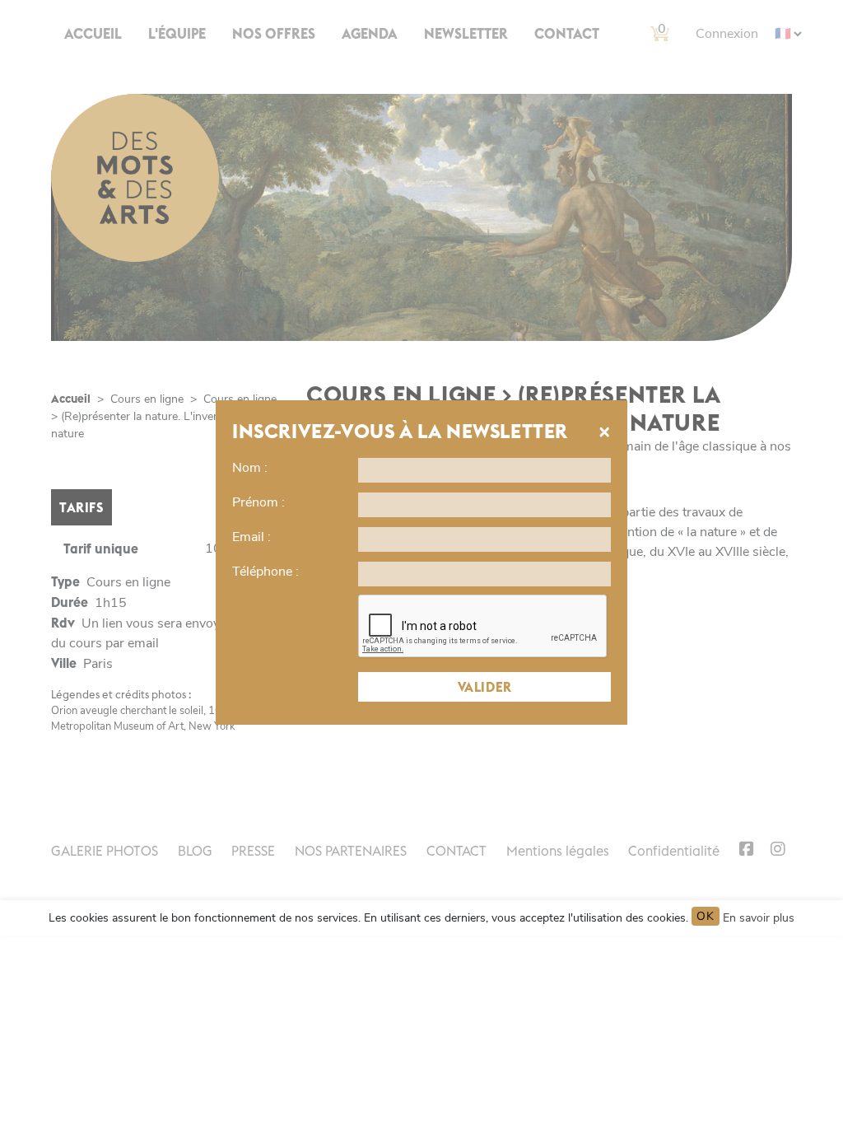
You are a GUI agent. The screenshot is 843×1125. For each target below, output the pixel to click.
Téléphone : (265, 571)
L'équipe (177, 34)
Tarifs (81, 507)
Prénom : (258, 502)
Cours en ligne (147, 399)
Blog (195, 851)
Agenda (370, 34)
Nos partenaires (351, 851)
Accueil (93, 34)
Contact (566, 34)
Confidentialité (674, 851)
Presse (253, 851)
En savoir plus (758, 918)
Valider (485, 687)
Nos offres (273, 34)
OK (705, 916)
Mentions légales (557, 851)
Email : (251, 537)
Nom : (250, 468)
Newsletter (466, 34)
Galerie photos (104, 851)
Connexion (727, 34)
